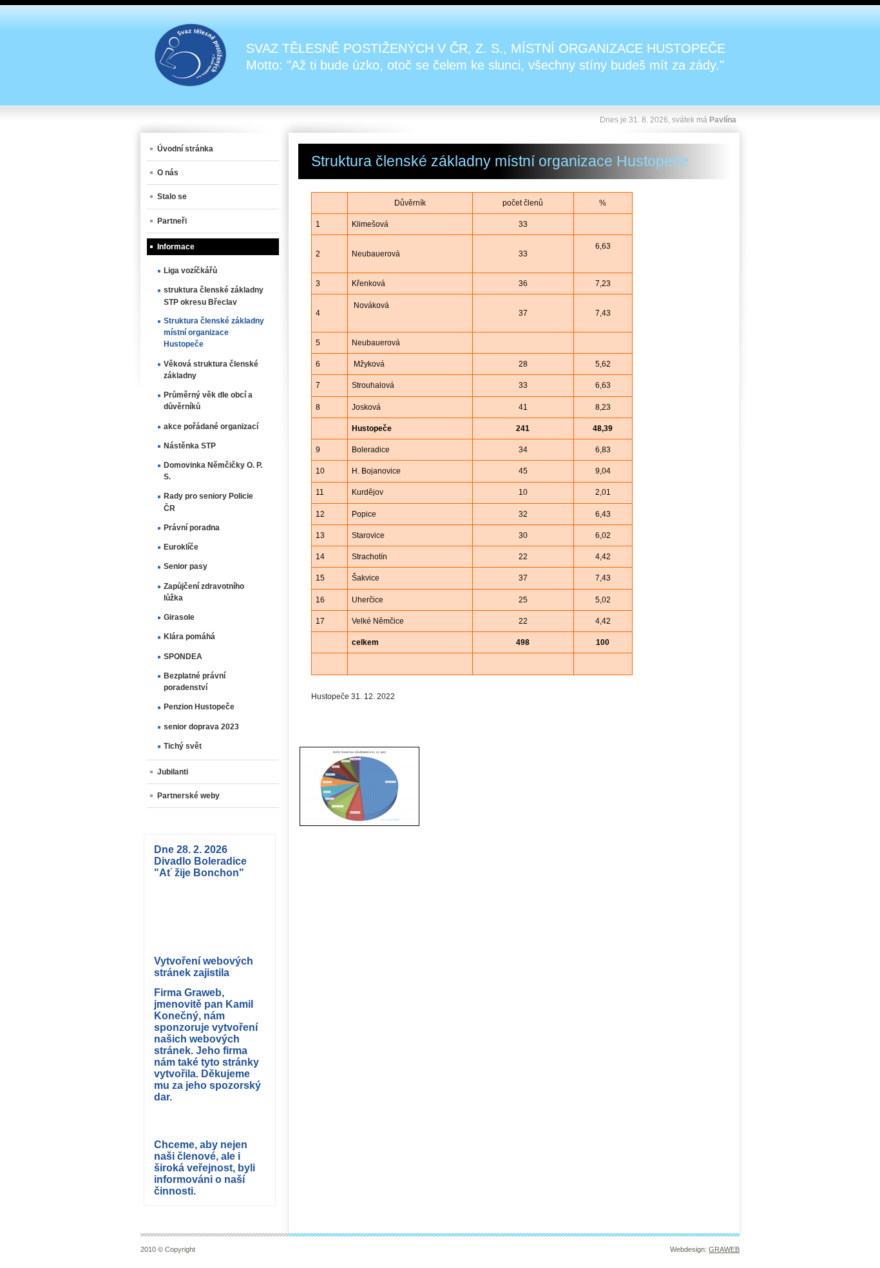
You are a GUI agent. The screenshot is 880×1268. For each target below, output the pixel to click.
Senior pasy (185, 566)
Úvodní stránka (185, 148)
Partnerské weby (188, 795)
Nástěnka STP (190, 445)
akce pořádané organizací (211, 426)
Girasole (179, 617)
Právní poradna (192, 527)
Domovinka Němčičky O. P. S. (213, 471)
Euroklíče (181, 547)
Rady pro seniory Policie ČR (208, 502)
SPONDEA (183, 656)
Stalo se (172, 196)
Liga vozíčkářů (190, 270)
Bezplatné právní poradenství (194, 681)
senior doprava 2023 (201, 726)
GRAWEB (724, 1249)
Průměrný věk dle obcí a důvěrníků (208, 400)
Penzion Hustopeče (199, 706)
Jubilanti (172, 771)
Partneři (172, 221)
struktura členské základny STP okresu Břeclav (213, 295)
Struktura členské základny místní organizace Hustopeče (214, 332)
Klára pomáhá (189, 636)
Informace (176, 246)
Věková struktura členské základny (211, 370)
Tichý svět (183, 746)
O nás (167, 172)
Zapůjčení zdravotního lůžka (204, 592)
